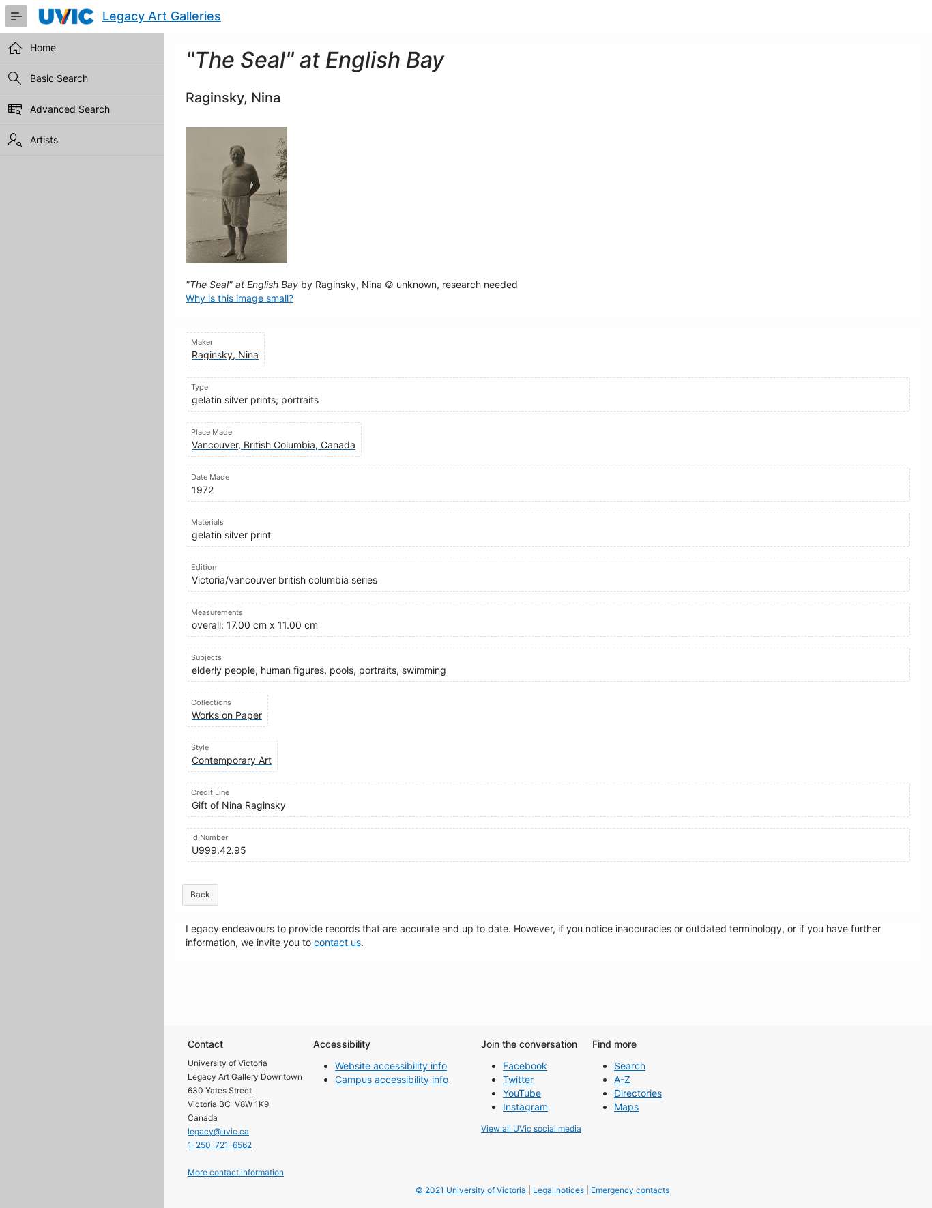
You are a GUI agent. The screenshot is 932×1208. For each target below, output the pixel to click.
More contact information (236, 1172)
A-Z (622, 1079)
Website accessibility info (391, 1066)
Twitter (518, 1079)
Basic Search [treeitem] (59, 78)
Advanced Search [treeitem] (70, 109)
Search (629, 1066)
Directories (638, 1093)
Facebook (525, 1066)
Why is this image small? (239, 298)
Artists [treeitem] (44, 139)
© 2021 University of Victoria (471, 1190)
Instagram (525, 1106)
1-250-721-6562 (220, 1145)
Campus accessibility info (391, 1079)
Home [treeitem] (43, 47)
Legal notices (558, 1190)
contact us (337, 942)
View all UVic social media (531, 1128)
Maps (626, 1106)
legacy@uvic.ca (218, 1131)
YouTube (522, 1093)
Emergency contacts (630, 1190)
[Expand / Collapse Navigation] (16, 16)
